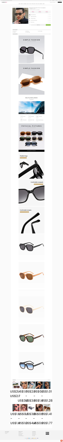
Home (38, 3)
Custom (43, 3)
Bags (27, 3)
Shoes (32, 3)
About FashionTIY (6, 432)
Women (19, 3)
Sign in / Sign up (59, 2)
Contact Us (38, 9)
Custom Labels (33, 435)
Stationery (40, 3)
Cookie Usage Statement (21, 435)
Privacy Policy (20, 432)
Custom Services (34, 433)
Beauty (34, 3)
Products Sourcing (34, 432)
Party (36, 3)
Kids (30, 3)
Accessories (24, 3)
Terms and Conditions (21, 433)
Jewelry (22, 3)
